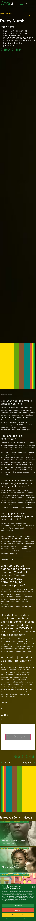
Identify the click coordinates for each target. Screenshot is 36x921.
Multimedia (27, 16)
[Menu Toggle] (21, 4)
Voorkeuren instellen (18, 915)
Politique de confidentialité (22, 918)
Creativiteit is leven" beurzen (11, 16)
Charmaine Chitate (11, 867)
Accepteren (18, 905)
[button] (33, 887)
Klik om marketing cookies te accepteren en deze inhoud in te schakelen (18, 737)
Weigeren (18, 910)
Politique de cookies (11, 918)
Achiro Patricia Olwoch (13, 841)
